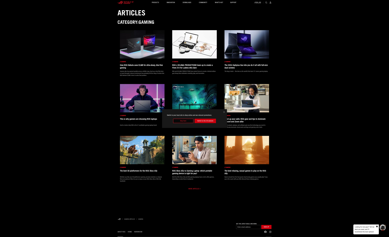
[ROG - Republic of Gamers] (126, 2)
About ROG (121, 232)
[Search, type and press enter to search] (266, 2)
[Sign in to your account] (270, 2)
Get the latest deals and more (246, 224)
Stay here (183, 121)
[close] (224, 112)
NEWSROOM (138, 232)
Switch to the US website (205, 121)
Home (130, 232)
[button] (266, 227)
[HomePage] (119, 219)
